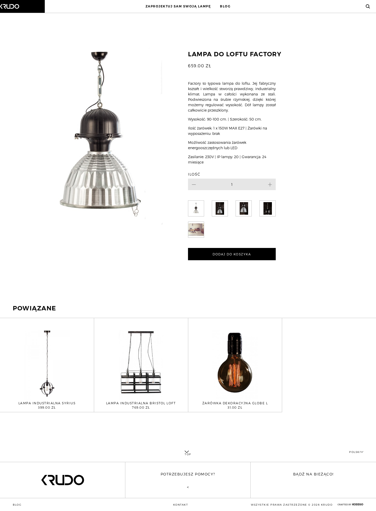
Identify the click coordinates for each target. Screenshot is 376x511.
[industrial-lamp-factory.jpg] (244, 208)
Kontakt (180, 504)
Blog (225, 6)
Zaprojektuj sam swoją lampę (178, 6)
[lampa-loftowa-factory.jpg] (220, 208)
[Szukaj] (368, 6)
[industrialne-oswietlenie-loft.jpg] (196, 230)
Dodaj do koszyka (232, 254)
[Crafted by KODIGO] (350, 504)
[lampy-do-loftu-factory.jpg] (267, 208)
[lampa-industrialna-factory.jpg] (196, 208)
